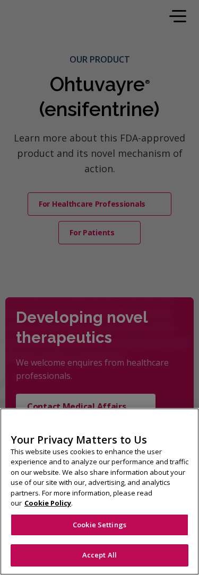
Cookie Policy (47, 503)
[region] (99, 491)
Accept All (99, 555)
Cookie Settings (99, 524)
